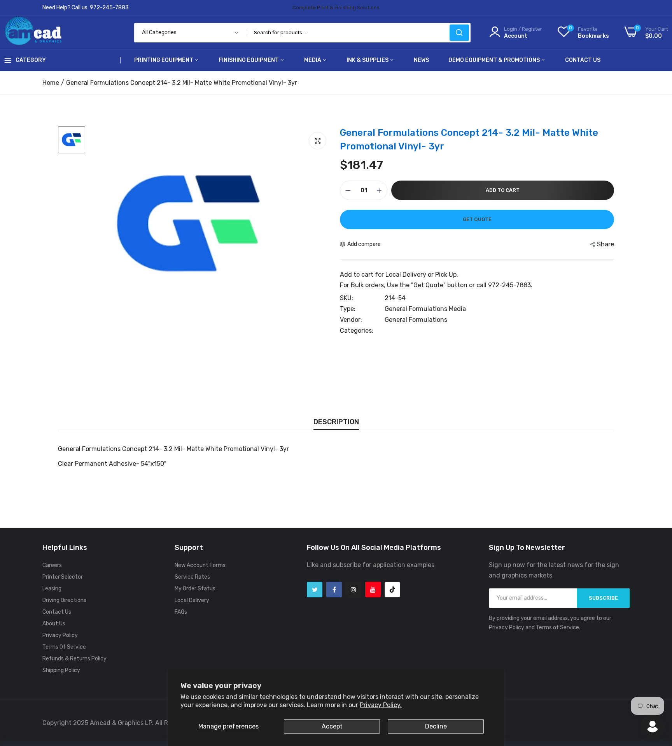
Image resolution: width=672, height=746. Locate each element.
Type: (347, 308)
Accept (332, 726)
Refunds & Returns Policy (74, 658)
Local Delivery (192, 600)
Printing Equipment (164, 60)
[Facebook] (334, 589)
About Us (53, 623)
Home (50, 82)
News (421, 60)
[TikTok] (392, 589)
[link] (656, 689)
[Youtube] (373, 589)
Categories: (356, 330)
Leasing (51, 588)
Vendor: (351, 319)
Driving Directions (64, 600)
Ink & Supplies (368, 60)
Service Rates (192, 577)
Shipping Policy (61, 670)
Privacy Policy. (381, 705)
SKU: (346, 298)
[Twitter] (314, 589)
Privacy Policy (60, 635)
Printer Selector (62, 577)
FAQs (181, 612)
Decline (436, 726)
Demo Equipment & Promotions (494, 60)
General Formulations (416, 319)
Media (313, 60)
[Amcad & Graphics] (33, 32)
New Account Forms (200, 565)
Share (605, 244)
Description (336, 422)
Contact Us (582, 60)
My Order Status (195, 588)
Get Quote (476, 219)
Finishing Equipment (249, 60)
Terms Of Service (64, 647)
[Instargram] (353, 589)
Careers (52, 565)
